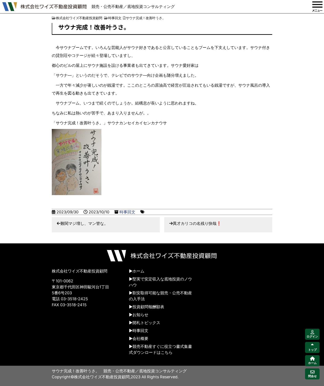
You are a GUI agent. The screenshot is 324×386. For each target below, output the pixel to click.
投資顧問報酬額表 (148, 306)
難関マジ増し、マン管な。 (84, 223)
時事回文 (127, 212)
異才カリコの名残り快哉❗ (197, 223)
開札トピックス (146, 322)
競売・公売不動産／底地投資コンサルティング (133, 6)
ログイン (312, 336)
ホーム (138, 271)
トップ (312, 349)
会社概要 (140, 338)
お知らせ (140, 314)
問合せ (312, 376)
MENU (317, 6)
